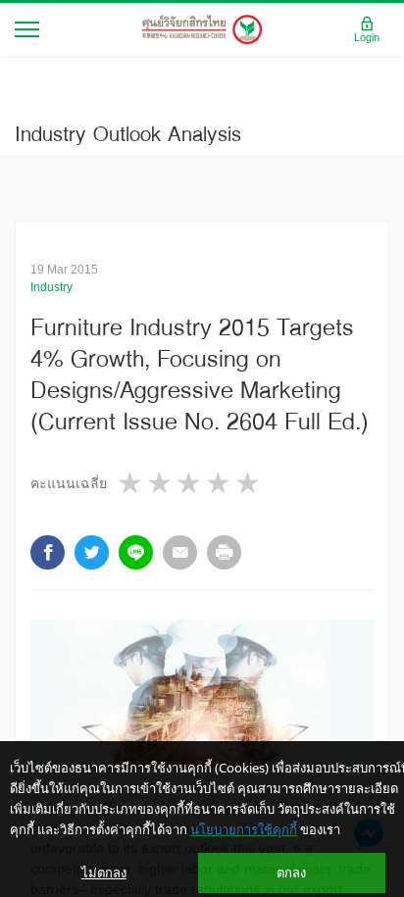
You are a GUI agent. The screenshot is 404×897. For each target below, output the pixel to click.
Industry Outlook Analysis (128, 133)
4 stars (219, 483)
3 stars (190, 483)
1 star (131, 483)
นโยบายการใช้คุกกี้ (243, 829)
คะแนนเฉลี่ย (68, 483)
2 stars (161, 483)
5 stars (249, 483)
